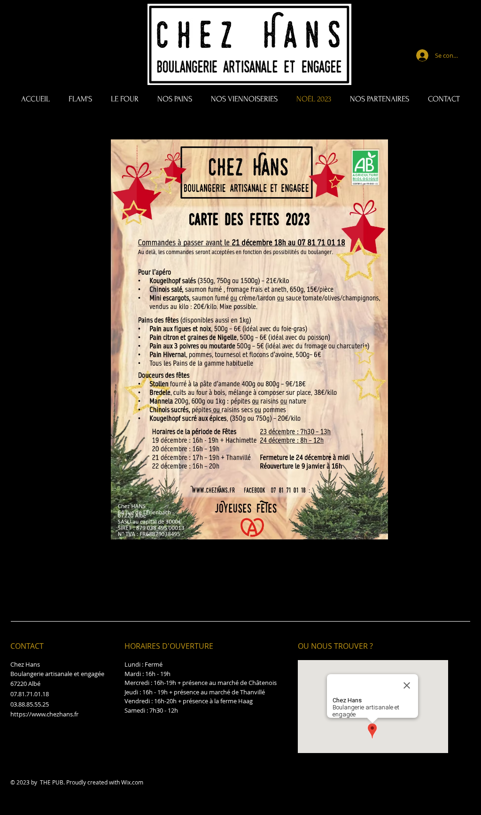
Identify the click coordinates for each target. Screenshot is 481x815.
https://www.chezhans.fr (44, 714)
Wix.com (132, 782)
